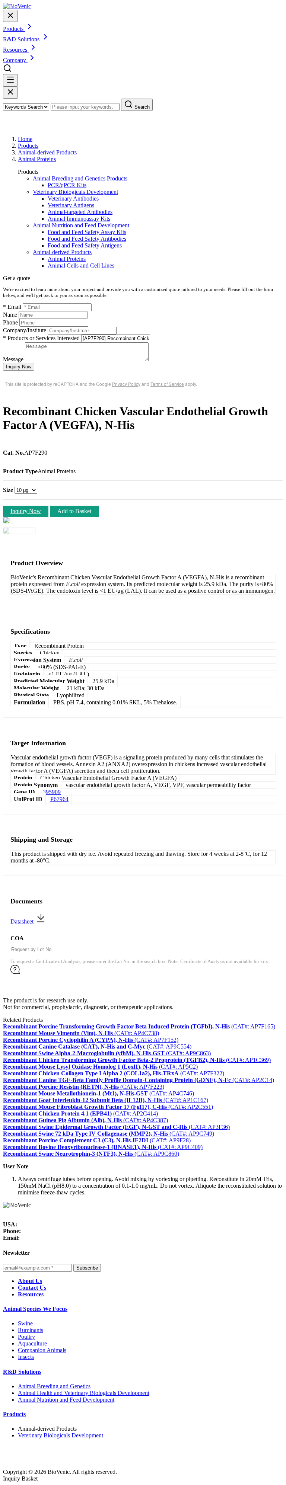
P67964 (59, 799)
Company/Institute (24, 330)
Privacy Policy (126, 384)
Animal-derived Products (47, 152)
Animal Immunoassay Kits (79, 218)
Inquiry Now (18, 366)
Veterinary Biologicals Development (75, 192)
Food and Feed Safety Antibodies (87, 239)
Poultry (26, 1337)
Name (10, 314)
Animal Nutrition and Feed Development (81, 225)
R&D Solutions (22, 1372)
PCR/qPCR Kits (67, 185)
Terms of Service (167, 384)
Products (28, 146)
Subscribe (87, 1268)
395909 (52, 792)
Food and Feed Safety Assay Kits (87, 232)
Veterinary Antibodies (73, 198)
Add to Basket (74, 511)
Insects (26, 1357)
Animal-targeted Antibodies (80, 212)
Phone (10, 322)
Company (15, 60)
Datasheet (22, 921)
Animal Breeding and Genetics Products (80, 178)
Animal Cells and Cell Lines (81, 265)
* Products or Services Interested (41, 338)
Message (13, 359)
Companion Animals (42, 1350)
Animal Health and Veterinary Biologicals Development (83, 1393)
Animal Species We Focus (35, 1309)
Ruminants (30, 1330)
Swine (25, 1323)
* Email (12, 307)
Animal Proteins (37, 159)
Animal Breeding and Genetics (54, 1386)
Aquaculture (32, 1343)
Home (25, 139)
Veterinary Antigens (71, 205)
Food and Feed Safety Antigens (85, 245)
